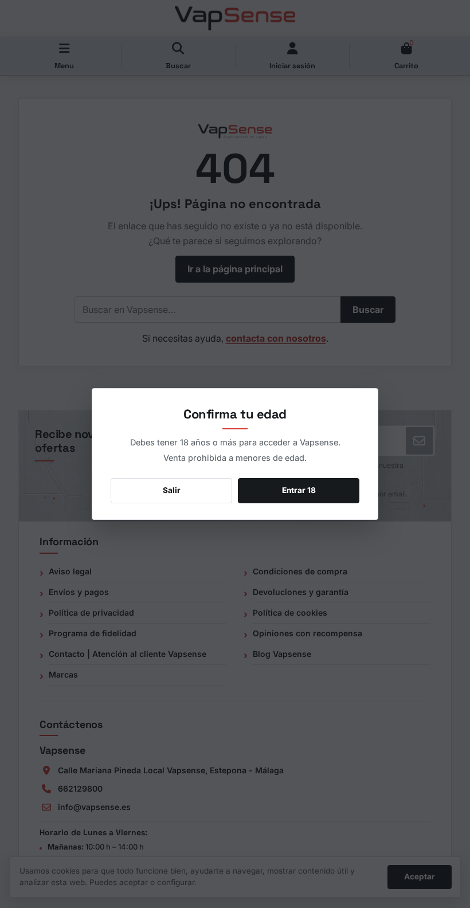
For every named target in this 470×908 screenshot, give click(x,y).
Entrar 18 (299, 490)
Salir (172, 490)
